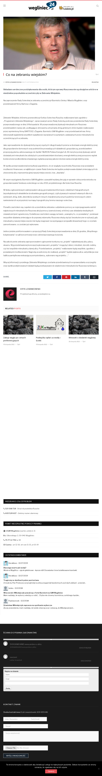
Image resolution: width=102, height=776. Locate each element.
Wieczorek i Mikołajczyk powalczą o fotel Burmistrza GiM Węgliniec (33, 593)
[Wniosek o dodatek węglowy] (84, 325)
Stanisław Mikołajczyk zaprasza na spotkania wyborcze (27, 605)
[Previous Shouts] (51, 639)
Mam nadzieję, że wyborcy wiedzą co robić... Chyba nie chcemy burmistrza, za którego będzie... (41, 595)
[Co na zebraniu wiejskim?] (51, 43)
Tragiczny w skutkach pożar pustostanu (21, 580)
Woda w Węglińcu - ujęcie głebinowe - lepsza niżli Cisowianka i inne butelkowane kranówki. (40, 570)
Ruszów (95, 82)
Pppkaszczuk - (18, 601)
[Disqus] (51, 386)
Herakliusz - (18, 563)
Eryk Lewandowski (14, 82)
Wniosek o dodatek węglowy (82, 337)
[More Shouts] (51, 667)
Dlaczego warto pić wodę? (14, 568)
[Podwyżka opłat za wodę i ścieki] (51, 325)
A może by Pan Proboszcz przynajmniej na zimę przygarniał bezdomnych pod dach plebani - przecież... (44, 583)
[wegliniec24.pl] (51, 5)
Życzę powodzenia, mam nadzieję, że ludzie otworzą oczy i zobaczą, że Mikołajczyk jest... (38, 608)
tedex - (15, 588)
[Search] (97, 5)
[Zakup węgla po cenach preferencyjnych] (18, 325)
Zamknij (51, 771)
